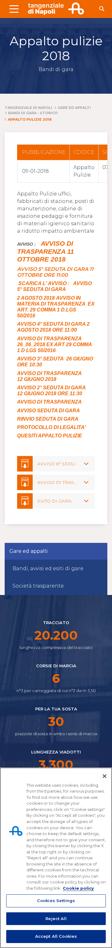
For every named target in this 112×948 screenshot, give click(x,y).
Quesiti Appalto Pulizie (49, 435)
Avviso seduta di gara (48, 410)
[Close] (104, 776)
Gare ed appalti (28, 551)
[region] (56, 857)
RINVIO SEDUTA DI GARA (47, 419)
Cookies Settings (56, 900)
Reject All (55, 918)
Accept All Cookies (56, 936)
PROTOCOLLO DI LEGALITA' (51, 427)
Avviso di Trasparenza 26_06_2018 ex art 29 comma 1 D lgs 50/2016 (54, 344)
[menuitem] (56, 568)
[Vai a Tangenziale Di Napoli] (56, 8)
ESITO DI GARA (54, 501)
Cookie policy (78, 888)
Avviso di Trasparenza (49, 402)
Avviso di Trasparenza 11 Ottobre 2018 (45, 251)
